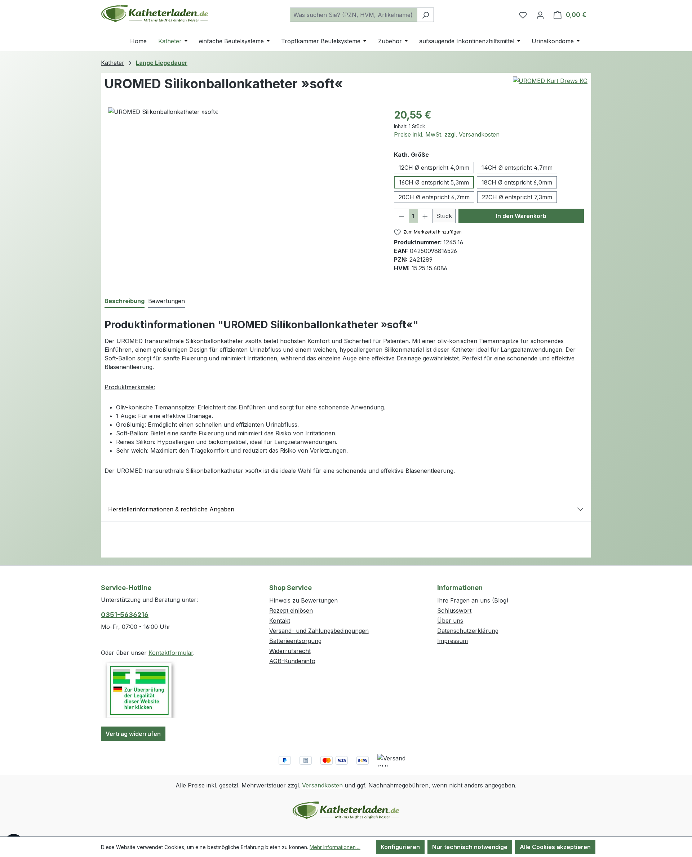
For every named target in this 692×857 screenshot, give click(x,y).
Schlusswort (454, 610)
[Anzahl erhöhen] (425, 216)
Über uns (450, 620)
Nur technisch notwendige (469, 847)
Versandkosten (322, 785)
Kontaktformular (170, 652)
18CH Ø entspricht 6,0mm (517, 182)
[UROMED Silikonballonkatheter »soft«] (244, 184)
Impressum (452, 640)
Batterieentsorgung (295, 640)
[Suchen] (425, 15)
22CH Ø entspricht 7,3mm (517, 197)
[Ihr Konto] (540, 15)
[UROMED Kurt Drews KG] (550, 80)
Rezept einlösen (291, 610)
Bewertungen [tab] (166, 301)
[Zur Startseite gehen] (155, 13)
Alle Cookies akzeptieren (555, 847)
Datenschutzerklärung (467, 630)
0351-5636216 (124, 614)
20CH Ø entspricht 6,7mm (434, 197)
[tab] (125, 301)
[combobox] (353, 15)
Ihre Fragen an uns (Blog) (473, 600)
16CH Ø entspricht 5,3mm (434, 182)
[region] (244, 184)
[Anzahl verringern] (401, 216)
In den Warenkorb (521, 215)
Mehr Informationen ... (335, 847)
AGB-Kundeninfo (292, 661)
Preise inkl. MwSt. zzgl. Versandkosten (447, 134)
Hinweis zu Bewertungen (303, 600)
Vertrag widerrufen (133, 733)
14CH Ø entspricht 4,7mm (517, 167)
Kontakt (279, 620)
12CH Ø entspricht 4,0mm (434, 167)
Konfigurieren (400, 847)
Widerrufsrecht (290, 650)
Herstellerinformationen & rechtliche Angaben (171, 509)
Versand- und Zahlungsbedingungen (319, 630)
